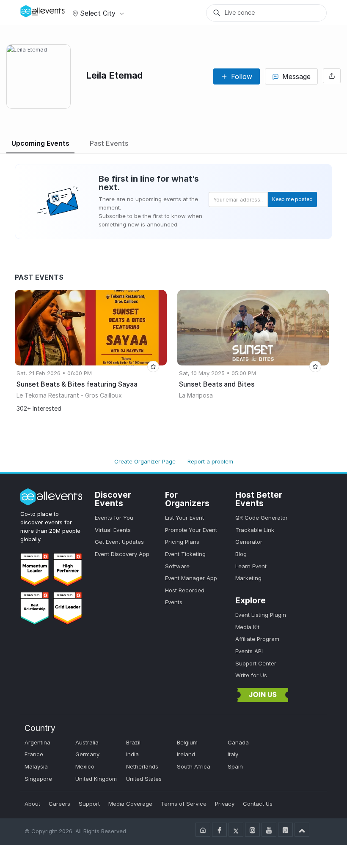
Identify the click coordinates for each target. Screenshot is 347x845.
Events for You (114, 517)
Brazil (133, 742)
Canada (238, 742)
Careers (59, 803)
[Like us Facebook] (219, 830)
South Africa (193, 766)
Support (89, 803)
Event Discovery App (122, 554)
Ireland (186, 754)
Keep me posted (292, 199)
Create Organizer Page (145, 461)
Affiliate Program (257, 638)
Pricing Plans (182, 541)
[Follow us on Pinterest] (285, 830)
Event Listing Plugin (260, 614)
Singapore (38, 778)
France (34, 754)
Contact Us (258, 803)
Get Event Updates (119, 541)
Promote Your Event (191, 529)
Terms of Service (184, 803)
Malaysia (36, 766)
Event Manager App (191, 578)
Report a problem (210, 461)
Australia (87, 742)
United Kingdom (96, 778)
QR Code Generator (261, 517)
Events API (249, 651)
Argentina (37, 742)
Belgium (187, 742)
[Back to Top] (302, 830)
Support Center (255, 663)
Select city (98, 13)
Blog (241, 554)
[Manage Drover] (35, 12)
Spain (235, 766)
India (132, 754)
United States (144, 778)
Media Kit (247, 627)
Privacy (224, 803)
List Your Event (184, 517)
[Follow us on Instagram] (252, 830)
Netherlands (142, 766)
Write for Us (251, 675)
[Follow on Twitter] (236, 830)
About (32, 803)
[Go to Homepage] (203, 830)
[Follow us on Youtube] (269, 830)
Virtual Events (113, 529)
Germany (87, 754)
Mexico (84, 766)
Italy (233, 754)
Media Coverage (130, 803)
